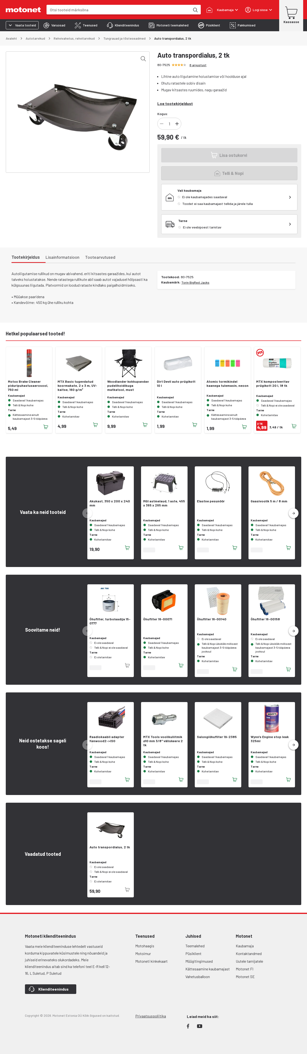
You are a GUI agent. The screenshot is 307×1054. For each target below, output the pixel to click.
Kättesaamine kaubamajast (207, 969)
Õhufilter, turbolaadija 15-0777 (109, 621)
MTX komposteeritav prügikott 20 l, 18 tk (272, 384)
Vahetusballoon (197, 976)
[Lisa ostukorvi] (45, 426)
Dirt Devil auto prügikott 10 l (176, 384)
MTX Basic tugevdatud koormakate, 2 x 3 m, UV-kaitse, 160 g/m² (77, 386)
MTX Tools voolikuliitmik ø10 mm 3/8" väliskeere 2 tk (163, 741)
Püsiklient (193, 953)
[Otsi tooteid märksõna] (195, 9)
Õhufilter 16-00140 (211, 619)
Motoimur (143, 953)
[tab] (54, 25)
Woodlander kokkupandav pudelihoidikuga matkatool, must (128, 386)
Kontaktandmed (249, 953)
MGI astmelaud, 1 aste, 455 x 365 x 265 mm (164, 503)
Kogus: (162, 114)
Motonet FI (244, 969)
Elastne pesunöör (211, 501)
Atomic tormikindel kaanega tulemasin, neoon (227, 384)
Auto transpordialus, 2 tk (109, 847)
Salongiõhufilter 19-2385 (217, 737)
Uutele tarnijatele (249, 961)
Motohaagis (144, 945)
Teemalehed (195, 945)
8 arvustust (198, 65)
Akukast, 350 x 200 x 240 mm (109, 503)
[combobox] (118, 9)
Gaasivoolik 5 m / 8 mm (269, 501)
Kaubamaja (245, 945)
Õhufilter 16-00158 (265, 619)
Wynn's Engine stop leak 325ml (270, 739)
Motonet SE (245, 976)
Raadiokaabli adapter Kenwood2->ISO (106, 739)
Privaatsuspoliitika (150, 1016)
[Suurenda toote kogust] (177, 124)
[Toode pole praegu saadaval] (127, 665)
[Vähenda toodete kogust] (162, 124)
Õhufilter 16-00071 (157, 619)
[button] (293, 513)
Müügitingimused (199, 961)
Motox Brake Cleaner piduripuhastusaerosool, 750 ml (28, 386)
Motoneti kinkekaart (151, 961)
